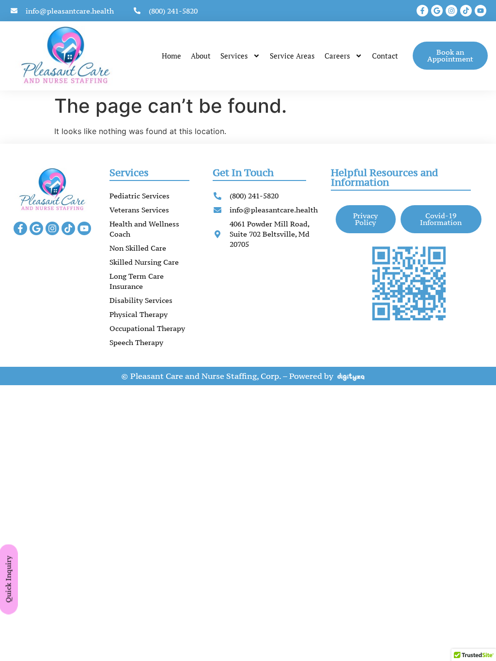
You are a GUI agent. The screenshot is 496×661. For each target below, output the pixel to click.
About (201, 55)
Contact (385, 55)
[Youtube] (480, 10)
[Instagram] (451, 10)
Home (171, 55)
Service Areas (292, 55)
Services (234, 55)
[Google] (437, 10)
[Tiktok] (466, 10)
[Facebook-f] (422, 10)
